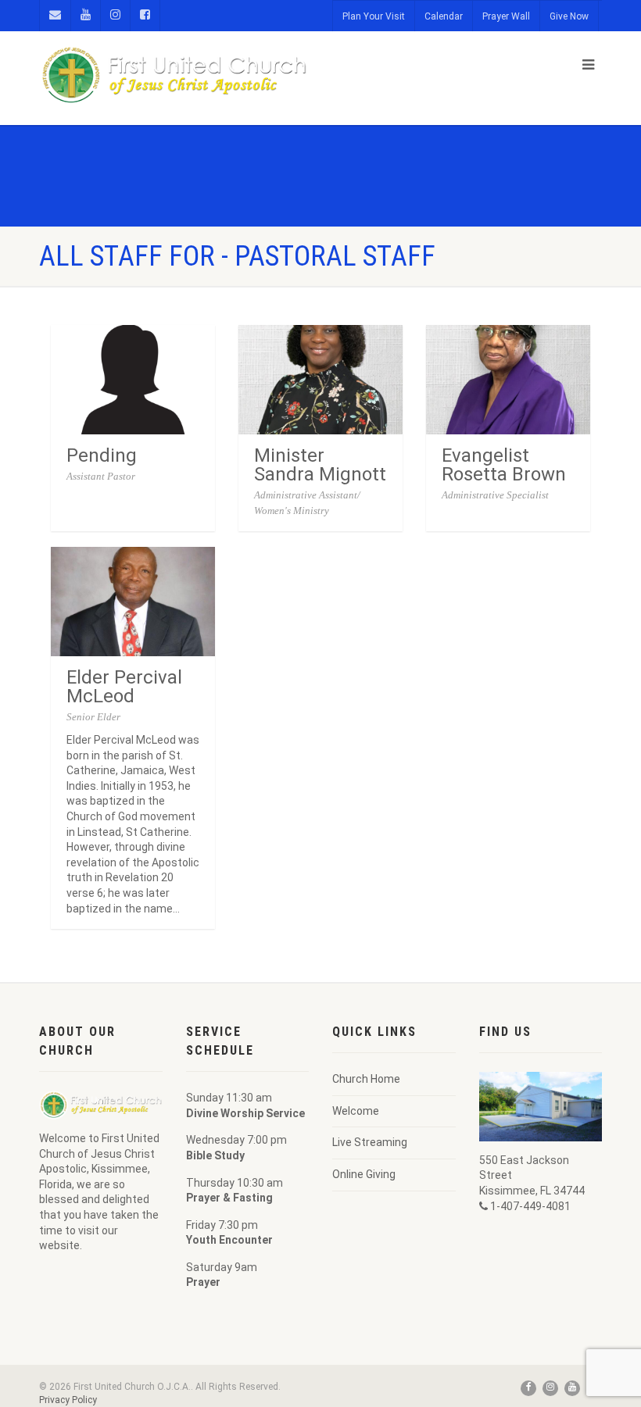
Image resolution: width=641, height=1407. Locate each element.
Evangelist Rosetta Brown (504, 465)
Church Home (366, 1079)
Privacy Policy (68, 1400)
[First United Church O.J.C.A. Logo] (174, 75)
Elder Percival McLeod (124, 686)
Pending (101, 455)
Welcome (355, 1111)
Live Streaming (369, 1142)
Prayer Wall (506, 16)
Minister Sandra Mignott (320, 465)
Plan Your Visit (373, 16)
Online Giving (364, 1174)
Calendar (443, 16)
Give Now (569, 16)
